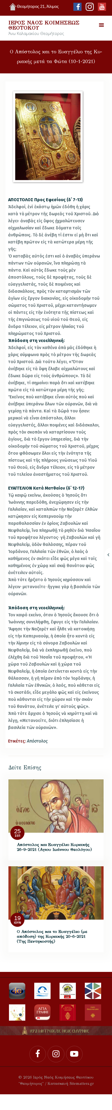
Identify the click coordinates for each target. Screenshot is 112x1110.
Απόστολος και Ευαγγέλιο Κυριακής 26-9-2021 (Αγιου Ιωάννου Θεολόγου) (54, 847)
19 (17, 918)
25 (17, 831)
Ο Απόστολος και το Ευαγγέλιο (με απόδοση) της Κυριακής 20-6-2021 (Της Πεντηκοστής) (52, 936)
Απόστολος (37, 741)
